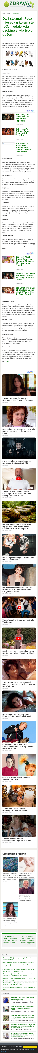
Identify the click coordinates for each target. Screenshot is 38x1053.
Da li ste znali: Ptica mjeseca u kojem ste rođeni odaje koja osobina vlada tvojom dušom (18, 26)
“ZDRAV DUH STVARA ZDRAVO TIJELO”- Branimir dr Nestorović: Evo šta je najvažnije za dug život (27, 897)
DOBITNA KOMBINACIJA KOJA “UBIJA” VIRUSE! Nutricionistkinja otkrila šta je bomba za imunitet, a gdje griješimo (10, 922)
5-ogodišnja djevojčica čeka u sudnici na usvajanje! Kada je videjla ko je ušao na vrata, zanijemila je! (23, 1026)
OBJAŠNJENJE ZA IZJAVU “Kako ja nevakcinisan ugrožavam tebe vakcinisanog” (27, 875)
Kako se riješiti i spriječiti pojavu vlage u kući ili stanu (18, 962)
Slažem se (30, 1047)
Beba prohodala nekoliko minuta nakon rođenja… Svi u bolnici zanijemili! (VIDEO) (22, 1008)
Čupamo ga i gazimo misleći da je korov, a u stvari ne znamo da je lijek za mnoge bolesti (23, 1017)
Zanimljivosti (15, 13)
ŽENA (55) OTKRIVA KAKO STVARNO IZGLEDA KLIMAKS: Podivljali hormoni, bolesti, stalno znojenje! (22, 1035)
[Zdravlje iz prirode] (19, 8)
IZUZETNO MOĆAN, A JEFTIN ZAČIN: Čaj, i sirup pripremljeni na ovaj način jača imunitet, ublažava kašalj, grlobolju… (27, 940)
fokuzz (8, 361)
